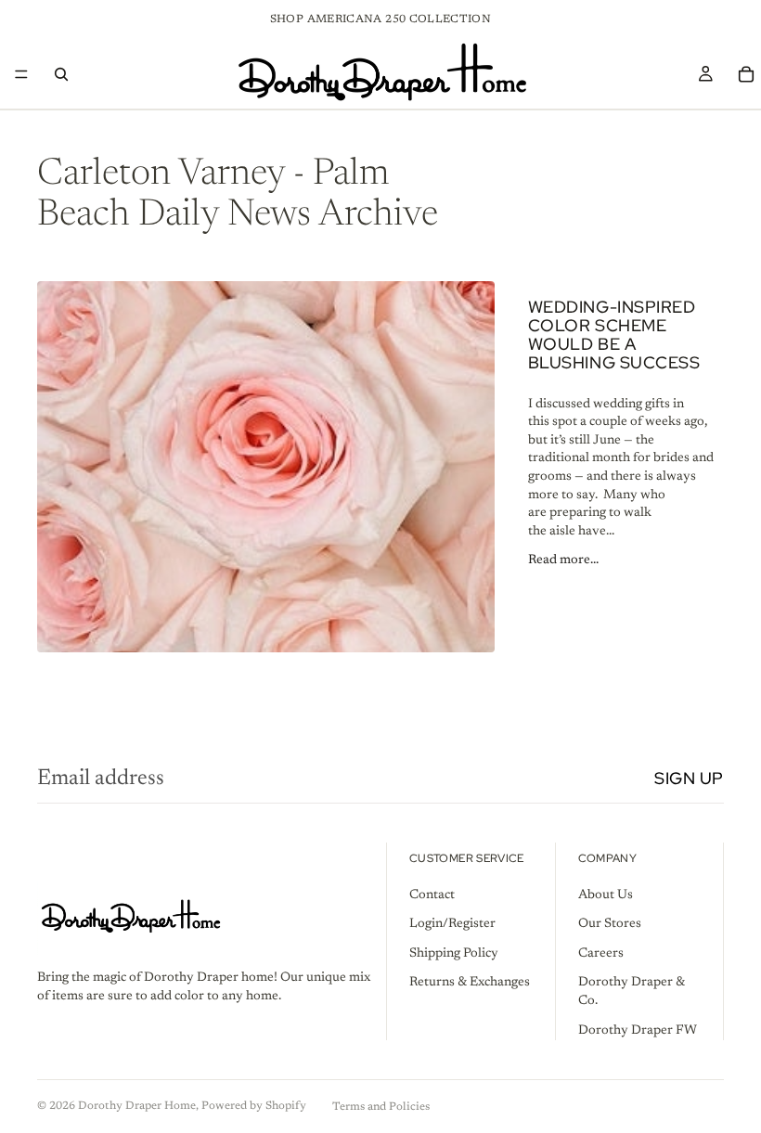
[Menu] (21, 74)
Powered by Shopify (253, 1106)
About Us (605, 895)
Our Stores (609, 924)
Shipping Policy (453, 953)
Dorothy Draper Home (137, 1106)
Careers (601, 953)
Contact (432, 895)
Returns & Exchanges (469, 983)
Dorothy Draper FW (637, 1030)
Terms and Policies (381, 1107)
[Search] (61, 74)
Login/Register (452, 924)
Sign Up (689, 778)
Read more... (563, 560)
